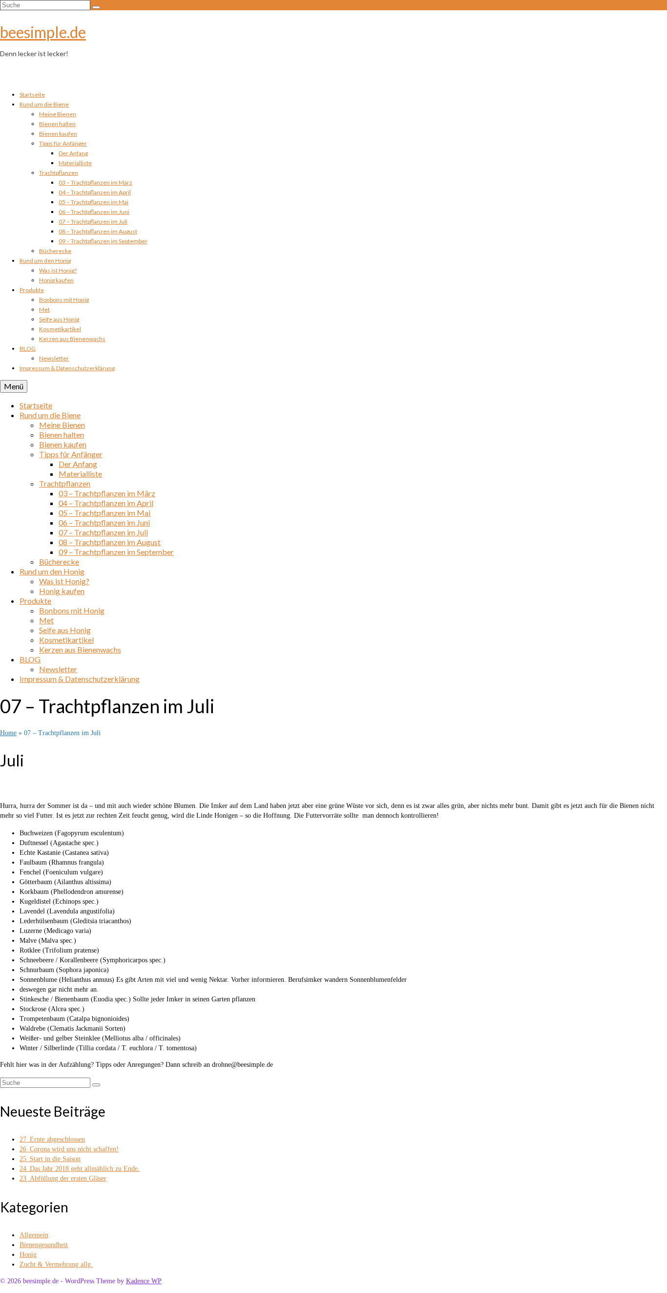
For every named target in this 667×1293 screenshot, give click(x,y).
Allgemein (34, 1235)
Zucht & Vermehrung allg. (56, 1264)
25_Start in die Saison (50, 1159)
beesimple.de (43, 32)
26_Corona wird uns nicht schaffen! (69, 1149)
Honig (28, 1254)
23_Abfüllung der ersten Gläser (63, 1178)
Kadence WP (144, 1281)
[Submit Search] (96, 7)
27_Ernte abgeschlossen (52, 1139)
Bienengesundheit (44, 1245)
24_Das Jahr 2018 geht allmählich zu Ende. (80, 1168)
